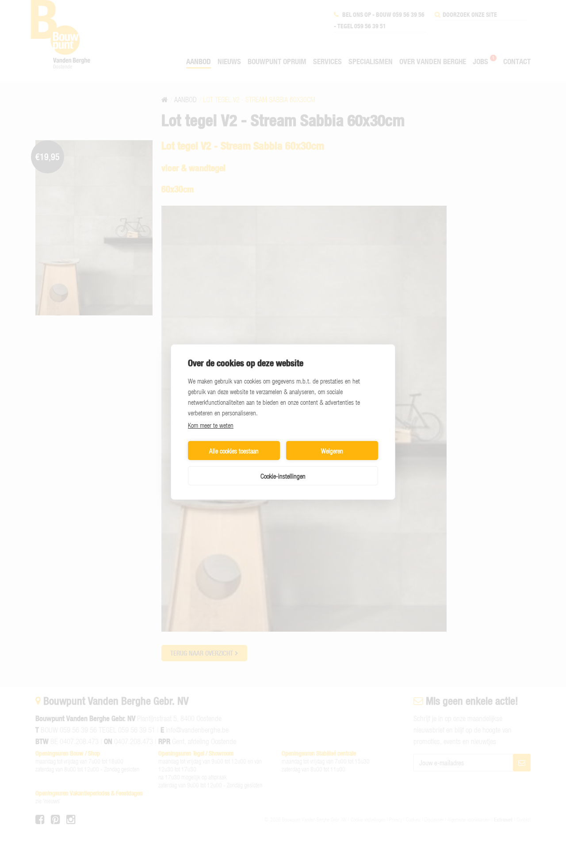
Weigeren (332, 451)
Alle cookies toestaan (234, 451)
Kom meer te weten (210, 425)
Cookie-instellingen (283, 476)
